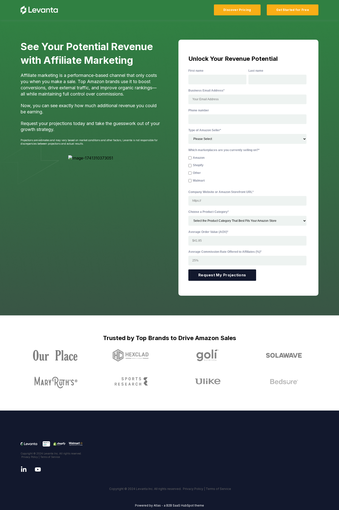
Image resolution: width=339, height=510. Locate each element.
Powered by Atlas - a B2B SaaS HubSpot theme (169, 505)
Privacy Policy (29, 456)
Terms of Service (50, 456)
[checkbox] (247, 169)
